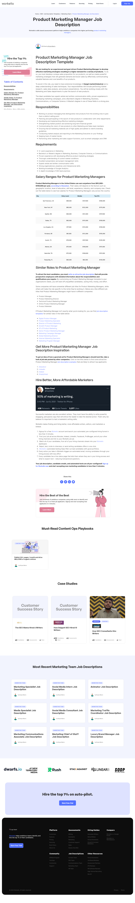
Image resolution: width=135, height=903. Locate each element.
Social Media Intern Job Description (64, 688)
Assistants (71, 837)
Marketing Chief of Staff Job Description (65, 735)
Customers (62, 3)
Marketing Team (66, 14)
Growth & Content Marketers (93, 843)
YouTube (52, 860)
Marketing (71, 839)
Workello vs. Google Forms (113, 834)
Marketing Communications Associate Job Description (28, 735)
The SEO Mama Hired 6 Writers (29, 627)
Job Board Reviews (93, 860)
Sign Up (127, 3)
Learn (53, 3)
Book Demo (100, 3)
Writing (70, 834)
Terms (123, 890)
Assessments (74, 830)
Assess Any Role (73, 848)
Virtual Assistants (93, 839)
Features (72, 3)
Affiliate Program (54, 857)
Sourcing (81, 3)
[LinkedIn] (70, 482)
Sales (70, 845)
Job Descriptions (76, 854)
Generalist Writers (93, 834)
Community (54, 854)
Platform (53, 830)
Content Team (20, 543)
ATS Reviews (91, 866)
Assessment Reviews (94, 863)
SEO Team (71, 860)
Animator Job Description (104, 686)
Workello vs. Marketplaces (111, 839)
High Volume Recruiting (95, 871)
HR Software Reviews (94, 868)
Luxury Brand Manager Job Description (105, 735)
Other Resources (95, 854)
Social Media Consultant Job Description (67, 711)
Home (37, 14)
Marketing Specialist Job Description (27, 688)
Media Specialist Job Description (25, 711)
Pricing (90, 3)
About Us (52, 848)
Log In (115, 3)
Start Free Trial (67, 803)
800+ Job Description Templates (50, 14)
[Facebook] (62, 482)
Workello (12, 836)
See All (90, 874)
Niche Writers (92, 837)
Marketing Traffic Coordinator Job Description (106, 711)
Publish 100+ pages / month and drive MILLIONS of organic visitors (28, 558)
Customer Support (74, 842)
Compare (111, 830)
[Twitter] (66, 482)
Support (51, 866)
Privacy (116, 890)
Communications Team (75, 863)
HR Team (71, 868)
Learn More (17, 72)
